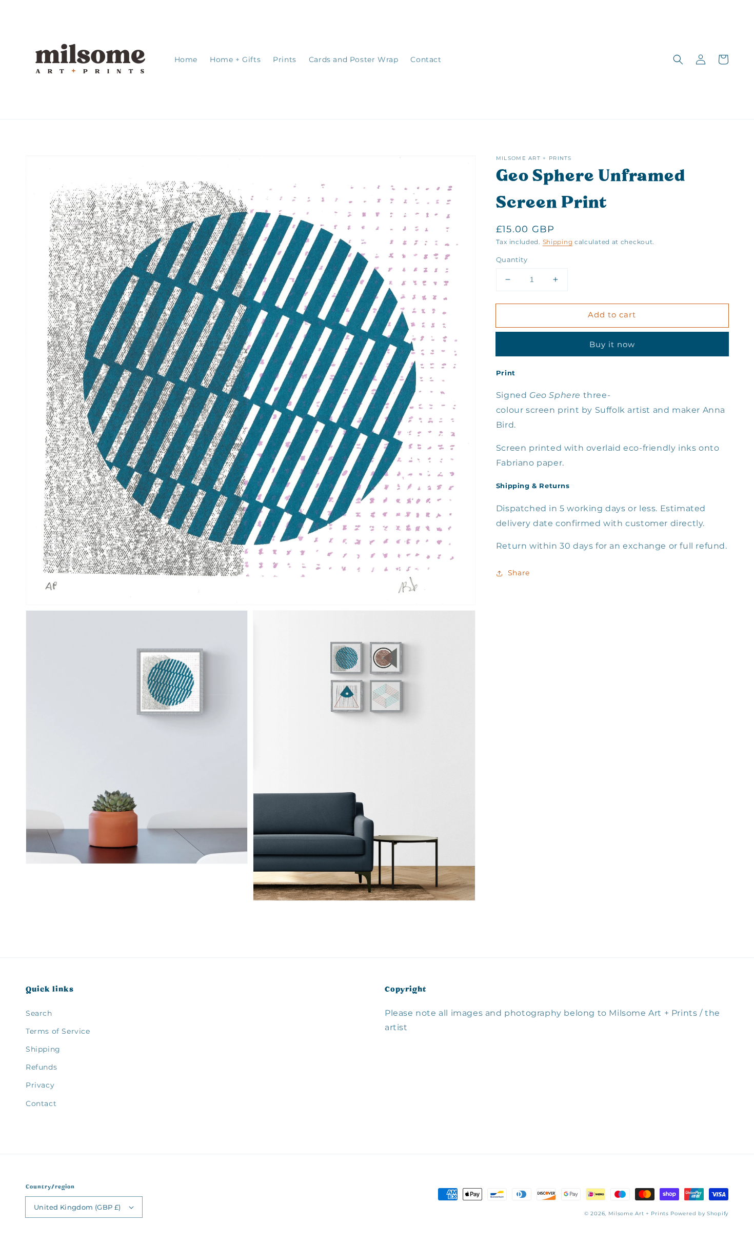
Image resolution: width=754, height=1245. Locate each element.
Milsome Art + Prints (638, 1213)
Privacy (40, 1085)
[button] (678, 59)
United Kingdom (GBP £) (77, 1207)
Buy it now (612, 344)
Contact (41, 1103)
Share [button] (519, 572)
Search (39, 1013)
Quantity (511, 259)
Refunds (41, 1067)
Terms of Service (58, 1031)
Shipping (558, 242)
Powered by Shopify (699, 1213)
